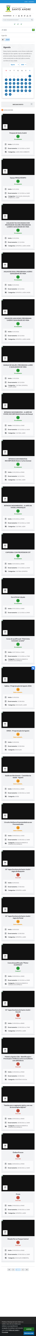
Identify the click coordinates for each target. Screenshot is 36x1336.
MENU (5, 30)
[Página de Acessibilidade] (30, 16)
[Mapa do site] (27, 16)
